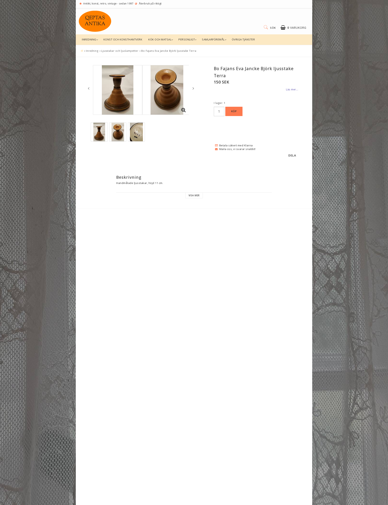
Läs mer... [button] (292, 89)
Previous (88, 88)
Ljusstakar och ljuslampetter (119, 51)
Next (193, 88)
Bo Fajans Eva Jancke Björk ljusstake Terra (168, 51)
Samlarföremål (213, 39)
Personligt (186, 39)
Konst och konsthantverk (122, 39)
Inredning (89, 39)
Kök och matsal (159, 39)
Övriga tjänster (243, 39)
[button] (293, 27)
